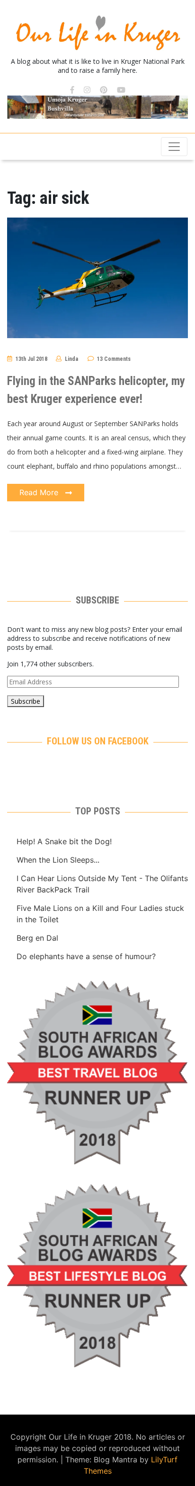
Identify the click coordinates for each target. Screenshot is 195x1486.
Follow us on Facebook (98, 741)
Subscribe (25, 701)
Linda (71, 359)
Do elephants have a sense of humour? (86, 956)
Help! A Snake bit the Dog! (64, 841)
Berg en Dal (37, 938)
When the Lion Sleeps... (58, 860)
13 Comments (114, 359)
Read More (40, 492)
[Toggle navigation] (174, 146)
